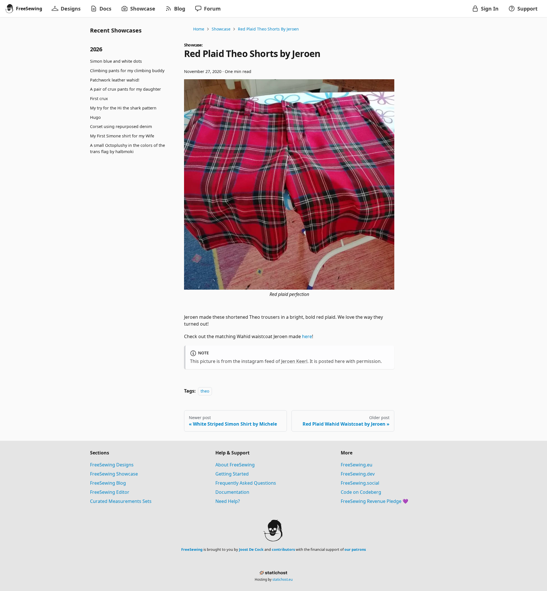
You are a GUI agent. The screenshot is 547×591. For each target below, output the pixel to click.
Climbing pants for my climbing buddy (127, 70)
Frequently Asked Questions (245, 483)
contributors (283, 549)
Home (198, 29)
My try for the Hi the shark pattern (123, 108)
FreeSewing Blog (108, 483)
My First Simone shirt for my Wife (122, 136)
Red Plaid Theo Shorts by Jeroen (268, 29)
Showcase (221, 29)
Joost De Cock (251, 549)
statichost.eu (282, 579)
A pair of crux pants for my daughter (125, 89)
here (307, 336)
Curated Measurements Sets (121, 501)
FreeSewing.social (360, 483)
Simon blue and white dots (116, 61)
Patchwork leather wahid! (114, 79)
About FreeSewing (235, 465)
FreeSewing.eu (356, 465)
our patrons (355, 549)
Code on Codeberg (361, 492)
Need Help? (227, 501)
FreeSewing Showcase (114, 474)
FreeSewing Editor (109, 492)
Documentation (232, 492)
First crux (99, 98)
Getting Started (232, 474)
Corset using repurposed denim (121, 126)
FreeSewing (192, 549)
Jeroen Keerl (294, 361)
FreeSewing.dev (358, 474)
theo (205, 391)
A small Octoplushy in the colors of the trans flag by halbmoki (127, 148)
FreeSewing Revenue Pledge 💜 (374, 501)
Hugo (95, 117)
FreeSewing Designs (112, 465)
